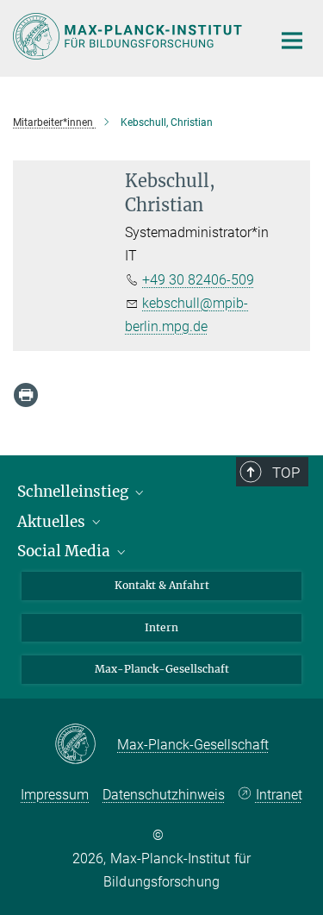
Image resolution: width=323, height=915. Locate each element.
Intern (161, 627)
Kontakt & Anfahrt (162, 585)
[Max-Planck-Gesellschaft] (85, 745)
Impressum (55, 795)
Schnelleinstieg (74, 491)
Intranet (279, 795)
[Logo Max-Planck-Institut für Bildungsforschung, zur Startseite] (129, 36)
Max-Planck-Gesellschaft (162, 668)
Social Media (65, 551)
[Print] (26, 395)
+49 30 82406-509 (198, 280)
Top (286, 472)
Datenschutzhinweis (163, 795)
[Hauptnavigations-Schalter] (292, 40)
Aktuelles (53, 521)
